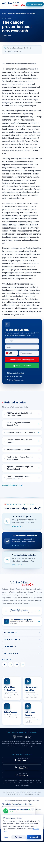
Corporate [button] (10, 646)
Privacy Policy (6, 804)
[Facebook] (4, 664)
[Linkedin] (22, 664)
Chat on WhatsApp (23, 366)
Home (4, 14)
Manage (6, 837)
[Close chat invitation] (32, 809)
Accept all (34, 837)
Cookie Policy (27, 804)
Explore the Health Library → (13, 485)
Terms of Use (16, 804)
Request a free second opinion (22, 360)
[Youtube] (16, 664)
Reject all (18, 837)
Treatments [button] (10, 632)
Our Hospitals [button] (12, 639)
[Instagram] (10, 664)
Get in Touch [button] (11, 653)
